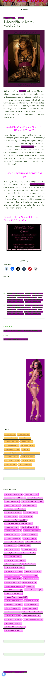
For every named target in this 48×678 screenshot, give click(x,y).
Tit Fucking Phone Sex (13, 615)
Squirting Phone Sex (12, 549)
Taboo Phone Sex (37, 184)
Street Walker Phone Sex (14, 590)
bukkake (22, 91)
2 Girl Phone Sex (10, 434)
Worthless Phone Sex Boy (15, 627)
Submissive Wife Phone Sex (33, 619)
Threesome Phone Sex (32, 530)
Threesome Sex (28, 553)
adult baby (26, 449)
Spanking (30, 586)
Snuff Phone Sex (11, 516)
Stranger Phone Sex (13, 578)
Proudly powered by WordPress (15, 672)
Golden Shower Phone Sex (14, 586)
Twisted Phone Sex (13, 608)
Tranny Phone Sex (12, 501)
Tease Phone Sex (34, 590)
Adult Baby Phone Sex (12, 456)
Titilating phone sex (29, 505)
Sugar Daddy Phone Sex (14, 494)
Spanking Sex (10, 545)
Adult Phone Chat (10, 464)
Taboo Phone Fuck (15, 302)
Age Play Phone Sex (25, 464)
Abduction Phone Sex (12, 441)
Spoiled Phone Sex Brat (29, 534)
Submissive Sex (26, 516)
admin (21, 18)
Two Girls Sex (30, 564)
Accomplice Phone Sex (12, 445)
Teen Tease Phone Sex (16, 520)
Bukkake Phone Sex (34, 293)
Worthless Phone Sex (13, 630)
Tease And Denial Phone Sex (18, 523)
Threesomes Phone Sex (13, 600)
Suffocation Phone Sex (13, 538)
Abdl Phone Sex (25, 438)
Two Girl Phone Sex (33, 542)
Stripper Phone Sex (30, 578)
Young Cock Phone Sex (13, 556)
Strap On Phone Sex (35, 498)
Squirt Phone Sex (31, 494)
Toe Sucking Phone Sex (13, 612)
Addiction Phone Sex (27, 445)
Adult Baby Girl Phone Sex (31, 453)
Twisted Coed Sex (12, 527)
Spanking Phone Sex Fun (14, 571)
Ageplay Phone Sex (11, 468)
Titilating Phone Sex (30, 608)
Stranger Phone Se (12, 534)
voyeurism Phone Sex (12, 582)
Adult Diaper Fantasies (28, 456)
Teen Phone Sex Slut (15, 498)
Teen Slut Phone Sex (15, 509)
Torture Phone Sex (29, 582)
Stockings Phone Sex (29, 527)
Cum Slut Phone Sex (33, 300)
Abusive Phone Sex (26, 441)
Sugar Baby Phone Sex (13, 512)
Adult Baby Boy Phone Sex (13, 453)
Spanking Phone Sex (12, 553)
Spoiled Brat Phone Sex (13, 619)
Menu (25, 10)
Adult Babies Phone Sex (12, 449)
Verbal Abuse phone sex (13, 564)
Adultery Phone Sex (28, 460)
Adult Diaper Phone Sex (12, 460)
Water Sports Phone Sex (13, 623)
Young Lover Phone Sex (15, 560)
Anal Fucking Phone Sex (27, 468)
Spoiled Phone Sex (32, 604)
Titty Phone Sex (24, 545)
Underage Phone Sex (12, 575)
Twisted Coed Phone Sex (14, 604)
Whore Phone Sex (30, 512)
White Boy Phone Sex (30, 575)
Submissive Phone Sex (13, 530)
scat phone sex (27, 147)
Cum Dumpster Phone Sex (19, 295)
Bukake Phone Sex (15, 293)
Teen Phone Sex (31, 615)
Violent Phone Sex (30, 538)
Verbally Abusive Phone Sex (33, 612)
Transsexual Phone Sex (13, 593)
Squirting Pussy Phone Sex (14, 542)
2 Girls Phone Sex (24, 434)
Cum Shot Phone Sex (27, 297)
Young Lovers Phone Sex (15, 567)
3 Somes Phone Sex (11, 438)
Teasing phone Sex (31, 600)
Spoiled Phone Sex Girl (33, 571)
